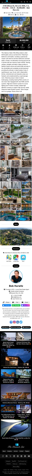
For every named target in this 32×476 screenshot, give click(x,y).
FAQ (8, 469)
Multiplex (12, 469)
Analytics (9, 451)
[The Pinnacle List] (16, 446)
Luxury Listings (16, 327)
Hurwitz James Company (17, 291)
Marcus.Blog (16, 466)
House (18, 14)
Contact (21, 451)
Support (23, 469)
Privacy (15, 469)
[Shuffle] (24, 2)
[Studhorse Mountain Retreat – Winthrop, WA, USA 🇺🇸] (16, 401)
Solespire (8, 461)
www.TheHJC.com (17, 299)
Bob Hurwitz (8, 13)
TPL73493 (26, 13)
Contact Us (27, 327)
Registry (27, 451)
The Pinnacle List (22, 461)
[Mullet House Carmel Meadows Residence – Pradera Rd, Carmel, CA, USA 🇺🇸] (8, 340)
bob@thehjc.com (17, 297)
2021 (9, 42)
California (12, 14)
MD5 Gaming (22, 464)
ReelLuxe (15, 464)
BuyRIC (14, 461)
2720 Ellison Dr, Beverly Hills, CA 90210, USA (16, 253)
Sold (22, 14)
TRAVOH (8, 464)
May (7, 42)
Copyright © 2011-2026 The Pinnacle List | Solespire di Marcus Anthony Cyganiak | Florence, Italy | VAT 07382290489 (16, 472)
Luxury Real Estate (17, 13)
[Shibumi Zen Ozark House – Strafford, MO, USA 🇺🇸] (16, 365)
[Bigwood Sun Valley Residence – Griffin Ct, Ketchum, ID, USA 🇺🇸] (8, 377)
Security (19, 469)
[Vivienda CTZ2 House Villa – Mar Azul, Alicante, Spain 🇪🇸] (23, 340)
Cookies (5, 469)
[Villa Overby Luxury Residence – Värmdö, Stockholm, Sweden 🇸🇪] (23, 377)
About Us (6, 327)
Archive (16, 451)
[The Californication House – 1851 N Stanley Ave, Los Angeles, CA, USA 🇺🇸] (8, 412)
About (4, 451)
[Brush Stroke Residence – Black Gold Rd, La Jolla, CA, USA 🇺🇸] (16, 436)
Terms (27, 469)
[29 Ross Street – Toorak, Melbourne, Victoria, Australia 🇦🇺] (23, 412)
